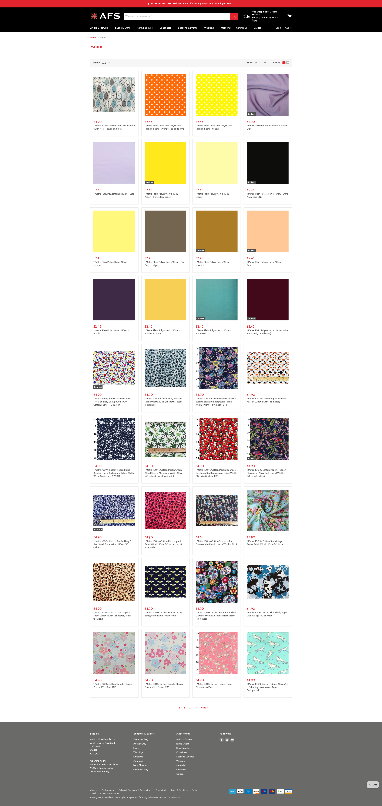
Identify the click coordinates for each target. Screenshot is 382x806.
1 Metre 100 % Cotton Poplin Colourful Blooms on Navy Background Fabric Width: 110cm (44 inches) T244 (216, 401)
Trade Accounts (108, 790)
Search (93, 793)
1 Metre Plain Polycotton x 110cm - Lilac (113, 193)
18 (196, 707)
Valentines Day (140, 739)
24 (256, 62)
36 (260, 62)
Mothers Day (139, 743)
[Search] (234, 16)
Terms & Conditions (179, 790)
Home (93, 37)
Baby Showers (140, 765)
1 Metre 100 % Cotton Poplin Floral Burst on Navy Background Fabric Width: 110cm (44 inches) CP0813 (113, 473)
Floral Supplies (145, 27)
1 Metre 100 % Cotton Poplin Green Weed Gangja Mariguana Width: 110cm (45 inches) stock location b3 (164, 473)
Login (278, 28)
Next (203, 707)
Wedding (209, 27)
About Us (94, 790)
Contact (194, 790)
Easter (136, 748)
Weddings (138, 752)
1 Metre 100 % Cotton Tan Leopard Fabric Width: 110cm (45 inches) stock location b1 (112, 615)
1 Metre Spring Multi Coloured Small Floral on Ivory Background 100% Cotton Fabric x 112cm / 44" (111, 401)
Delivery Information (128, 790)
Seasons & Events (188, 27)
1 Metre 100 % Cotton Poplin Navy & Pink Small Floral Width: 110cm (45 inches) (112, 544)
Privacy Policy (162, 790)
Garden (258, 27)
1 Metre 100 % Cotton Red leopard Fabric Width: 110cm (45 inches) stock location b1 (163, 544)
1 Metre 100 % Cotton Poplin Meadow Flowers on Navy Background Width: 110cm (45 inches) (266, 473)
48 (265, 62)
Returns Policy (146, 790)
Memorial (226, 27)
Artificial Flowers (99, 27)
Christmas (241, 27)
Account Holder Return (110, 793)
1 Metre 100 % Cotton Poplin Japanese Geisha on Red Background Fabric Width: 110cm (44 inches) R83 (216, 473)
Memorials (138, 761)
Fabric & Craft (122, 27)
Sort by (96, 62)
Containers (166, 27)
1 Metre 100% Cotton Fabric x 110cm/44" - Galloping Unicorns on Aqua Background (267, 687)
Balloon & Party (140, 769)
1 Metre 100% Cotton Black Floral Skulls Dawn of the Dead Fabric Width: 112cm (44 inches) (216, 615)
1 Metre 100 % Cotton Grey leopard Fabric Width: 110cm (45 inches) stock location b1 (163, 401)
